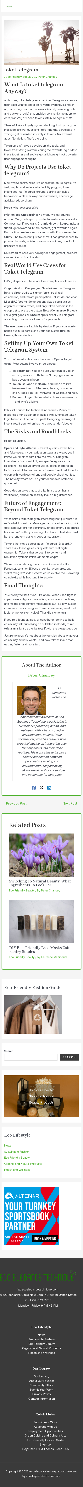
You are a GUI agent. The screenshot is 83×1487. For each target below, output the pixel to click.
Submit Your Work (41, 1389)
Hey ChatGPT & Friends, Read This (45, 1449)
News (7, 1145)
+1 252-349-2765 (39, 1300)
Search (8, 1051)
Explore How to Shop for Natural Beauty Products (41, 1096)
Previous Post (14, 803)
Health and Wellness (17, 1169)
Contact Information (41, 1398)
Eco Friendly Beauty (18, 76)
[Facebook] (34, 788)
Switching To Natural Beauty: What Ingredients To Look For (40, 883)
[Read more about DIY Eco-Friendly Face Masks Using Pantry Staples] (41, 921)
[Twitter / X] (41, 788)
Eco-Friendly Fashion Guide (45, 1440)
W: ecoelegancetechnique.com (38, 1289)
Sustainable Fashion (17, 1151)
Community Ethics (41, 1385)
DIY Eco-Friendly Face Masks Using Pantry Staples (41, 950)
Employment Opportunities (45, 1431)
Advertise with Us (45, 1426)
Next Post (72, 803)
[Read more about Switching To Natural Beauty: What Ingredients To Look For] (41, 855)
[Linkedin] (49, 788)
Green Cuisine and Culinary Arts (45, 1435)
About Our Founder (41, 1381)
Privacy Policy (41, 1394)
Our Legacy (41, 1376)
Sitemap (45, 1444)
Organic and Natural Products (23, 1163)
